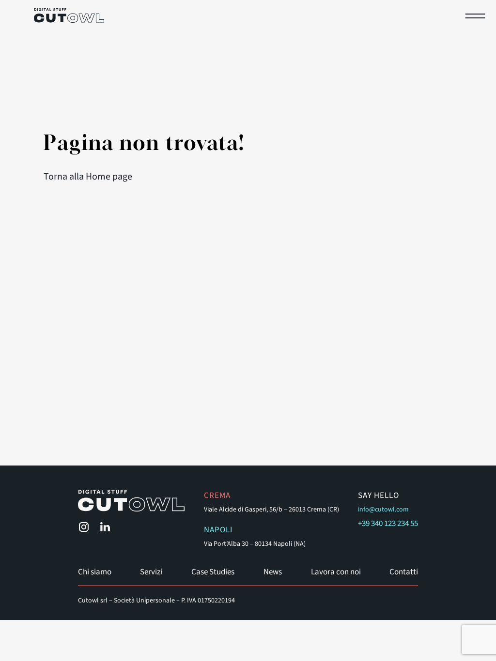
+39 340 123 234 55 (388, 523)
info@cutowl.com (383, 509)
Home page (109, 176)
